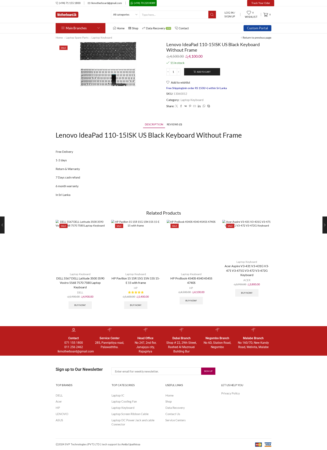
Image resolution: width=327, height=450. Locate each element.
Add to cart (204, 71)
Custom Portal (257, 28)
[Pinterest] (190, 106)
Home (121, 28)
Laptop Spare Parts (77, 37)
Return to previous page (257, 37)
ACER (246, 280)
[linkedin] (199, 106)
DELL (80, 292)
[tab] (154, 124)
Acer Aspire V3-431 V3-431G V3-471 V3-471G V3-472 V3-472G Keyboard (247, 270)
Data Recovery (158, 28)
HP (136, 287)
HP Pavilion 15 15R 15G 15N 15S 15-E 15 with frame (135, 280)
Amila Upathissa (130, 444)
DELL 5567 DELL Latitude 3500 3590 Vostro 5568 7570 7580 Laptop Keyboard (80, 282)
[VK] (185, 106)
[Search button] (212, 14)
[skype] (208, 106)
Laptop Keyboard (102, 37)
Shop (135, 28)
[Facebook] (181, 106)
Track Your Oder (260, 3)
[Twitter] (176, 106)
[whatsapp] (204, 106)
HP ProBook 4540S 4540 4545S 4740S (191, 280)
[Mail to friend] (194, 106)
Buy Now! (80, 305)
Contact (184, 28)
